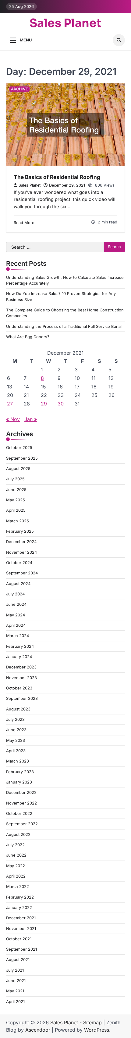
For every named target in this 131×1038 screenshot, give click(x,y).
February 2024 (20, 646)
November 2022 (21, 803)
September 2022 (22, 824)
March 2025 (17, 521)
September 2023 (22, 698)
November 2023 (21, 677)
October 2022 (19, 813)
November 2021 (21, 928)
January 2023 (19, 782)
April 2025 (16, 510)
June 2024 (16, 604)
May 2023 (15, 740)
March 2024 (17, 635)
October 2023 (19, 688)
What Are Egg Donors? (27, 337)
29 (44, 404)
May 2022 (15, 866)
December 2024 (21, 541)
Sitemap (92, 1022)
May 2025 (15, 500)
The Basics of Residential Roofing (57, 177)
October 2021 (18, 939)
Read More (24, 222)
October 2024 (19, 562)
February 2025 (20, 531)
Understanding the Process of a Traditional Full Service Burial (64, 326)
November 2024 (21, 552)
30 (61, 404)
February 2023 (20, 772)
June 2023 (16, 730)
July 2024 (15, 594)
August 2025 (18, 468)
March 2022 (17, 886)
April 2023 (16, 751)
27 (10, 404)
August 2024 (18, 583)
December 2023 (21, 667)
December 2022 (21, 792)
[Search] (119, 40)
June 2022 (16, 855)
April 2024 (16, 625)
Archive (19, 89)
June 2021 (16, 980)
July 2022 (15, 845)
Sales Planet (65, 23)
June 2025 (16, 489)
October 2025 (19, 447)
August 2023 (18, 709)
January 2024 (19, 656)
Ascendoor (37, 1030)
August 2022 (18, 834)
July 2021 (15, 970)
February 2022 (20, 897)
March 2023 (17, 761)
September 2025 (22, 458)
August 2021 (18, 959)
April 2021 (15, 1001)
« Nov (13, 419)
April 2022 (16, 876)
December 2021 (21, 918)
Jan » (30, 419)
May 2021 (15, 991)
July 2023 (15, 719)
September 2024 (22, 573)
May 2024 (15, 615)
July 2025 (15, 479)
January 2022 (19, 907)
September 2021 (21, 949)
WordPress (96, 1030)
